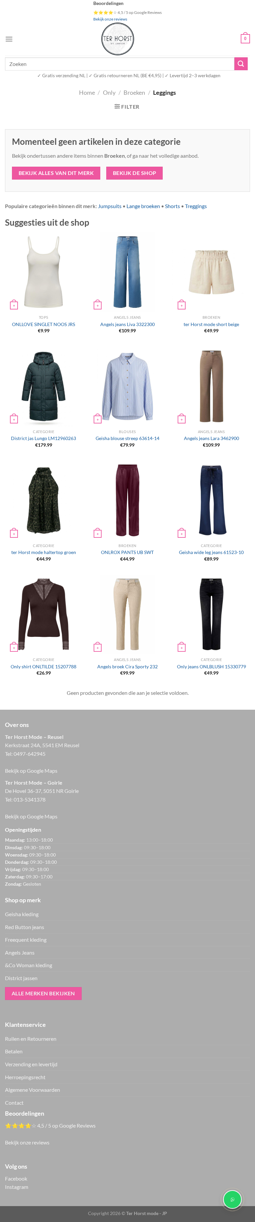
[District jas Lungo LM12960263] (43, 386)
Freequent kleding (25, 939)
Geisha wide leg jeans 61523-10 (211, 552)
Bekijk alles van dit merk (56, 173)
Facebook (16, 1178)
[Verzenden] (241, 63)
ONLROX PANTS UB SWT (127, 552)
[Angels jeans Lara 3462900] (211, 386)
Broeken (134, 92)
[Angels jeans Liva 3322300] (127, 272)
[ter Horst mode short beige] (211, 272)
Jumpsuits (110, 206)
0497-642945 (29, 753)
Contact (14, 1102)
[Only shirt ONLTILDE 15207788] (43, 614)
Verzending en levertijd (31, 1064)
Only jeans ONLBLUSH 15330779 (211, 666)
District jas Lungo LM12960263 (43, 438)
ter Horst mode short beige (211, 324)
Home (87, 92)
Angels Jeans (20, 952)
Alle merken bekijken (43, 993)
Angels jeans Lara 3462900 (211, 438)
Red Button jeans (24, 927)
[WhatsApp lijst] (232, 1199)
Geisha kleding (22, 914)
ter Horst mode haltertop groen (43, 552)
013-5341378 (29, 799)
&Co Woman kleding (28, 965)
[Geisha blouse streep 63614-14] (127, 386)
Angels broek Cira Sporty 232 (127, 666)
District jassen (21, 978)
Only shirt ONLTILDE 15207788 (43, 666)
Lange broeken (143, 206)
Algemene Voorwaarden (32, 1089)
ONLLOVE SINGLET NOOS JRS (43, 324)
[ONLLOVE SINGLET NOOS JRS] (43, 272)
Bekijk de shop (134, 173)
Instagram (16, 1187)
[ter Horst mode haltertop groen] (43, 500)
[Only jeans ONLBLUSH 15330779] (211, 614)
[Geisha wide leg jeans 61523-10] (211, 500)
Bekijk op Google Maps (31, 770)
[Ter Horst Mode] (117, 39)
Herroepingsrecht (25, 1077)
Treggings (196, 206)
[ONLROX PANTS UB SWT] (127, 500)
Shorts (172, 206)
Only (109, 92)
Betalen (14, 1051)
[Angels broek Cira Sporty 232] (127, 614)
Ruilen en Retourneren (30, 1038)
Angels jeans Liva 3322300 (127, 324)
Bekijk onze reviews (110, 19)
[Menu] (9, 39)
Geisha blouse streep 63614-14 (127, 438)
